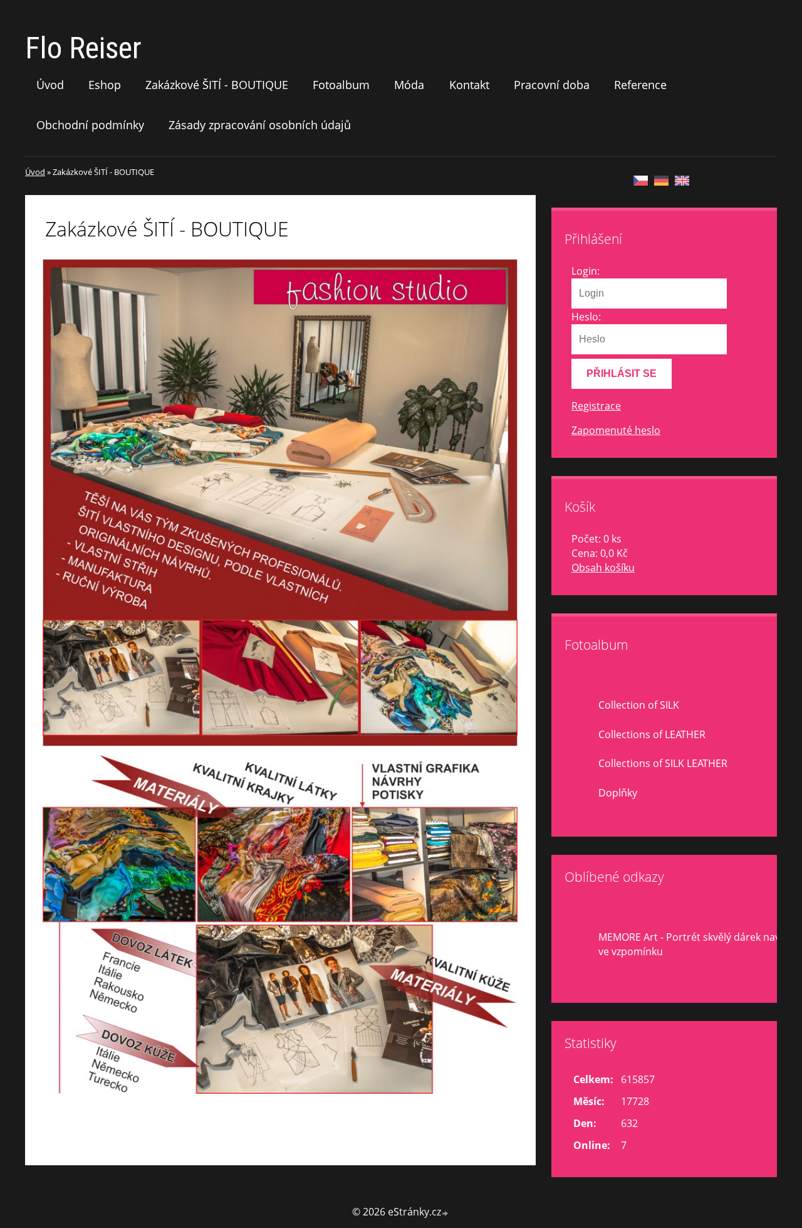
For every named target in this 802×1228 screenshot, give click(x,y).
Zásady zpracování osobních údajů (260, 124)
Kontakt (469, 84)
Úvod (50, 84)
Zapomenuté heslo (615, 430)
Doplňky (617, 793)
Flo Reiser (83, 48)
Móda (409, 84)
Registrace (596, 406)
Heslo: (586, 317)
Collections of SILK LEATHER (662, 763)
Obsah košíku (603, 567)
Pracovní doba (552, 84)
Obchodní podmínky (90, 124)
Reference (640, 84)
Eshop (104, 84)
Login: (585, 271)
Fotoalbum (341, 84)
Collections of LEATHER (652, 734)
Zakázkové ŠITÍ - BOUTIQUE (216, 84)
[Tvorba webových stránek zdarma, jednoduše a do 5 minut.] (445, 1213)
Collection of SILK (638, 705)
